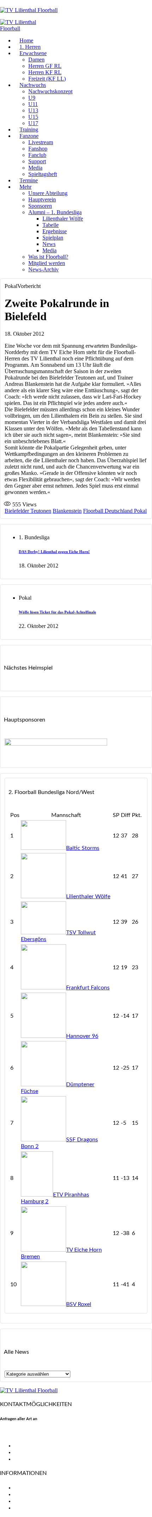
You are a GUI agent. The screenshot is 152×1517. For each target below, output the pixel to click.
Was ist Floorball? (48, 257)
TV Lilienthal (29, 1487)
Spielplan (52, 238)
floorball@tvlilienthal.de (29, 1433)
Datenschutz (30, 1508)
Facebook (26, 1445)
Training (28, 130)
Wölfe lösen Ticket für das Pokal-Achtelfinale (57, 612)
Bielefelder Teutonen (28, 511)
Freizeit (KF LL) (47, 79)
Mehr (25, 187)
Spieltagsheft (42, 174)
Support (37, 161)
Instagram (26, 1459)
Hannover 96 (82, 1036)
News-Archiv (43, 269)
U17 (33, 123)
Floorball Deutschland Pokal (115, 511)
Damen (36, 60)
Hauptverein (42, 199)
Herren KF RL (45, 72)
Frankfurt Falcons (88, 987)
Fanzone (29, 136)
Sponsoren (40, 206)
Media (35, 168)
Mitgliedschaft (32, 1494)
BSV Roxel (78, 1304)
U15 (33, 117)
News (48, 244)
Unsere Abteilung (48, 193)
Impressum (27, 1501)
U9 (31, 98)
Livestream (40, 142)
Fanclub (37, 155)
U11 (33, 104)
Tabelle (50, 225)
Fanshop (37, 149)
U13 (33, 110)
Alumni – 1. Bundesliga (55, 212)
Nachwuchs (32, 85)
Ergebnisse (54, 231)
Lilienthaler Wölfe (62, 219)
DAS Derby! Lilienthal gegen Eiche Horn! (54, 551)
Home (26, 40)
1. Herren (30, 47)
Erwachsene (33, 53)
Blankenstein (67, 511)
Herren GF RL (45, 66)
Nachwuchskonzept (50, 91)
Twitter (23, 1452)
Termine (28, 180)
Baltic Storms (82, 848)
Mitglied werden (46, 263)
